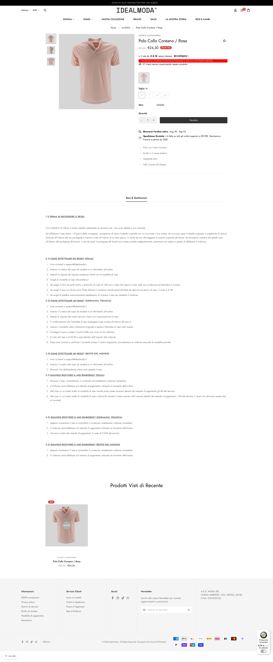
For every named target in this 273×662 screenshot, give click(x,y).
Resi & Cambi (203, 19)
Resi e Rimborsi (73, 611)
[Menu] (268, 631)
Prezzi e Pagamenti (75, 606)
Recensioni (26, 620)
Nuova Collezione (113, 19)
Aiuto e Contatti (73, 597)
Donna (67, 19)
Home (113, 27)
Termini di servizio (29, 606)
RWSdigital (161, 641)
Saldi (153, 19)
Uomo (86, 19)
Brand (137, 19)
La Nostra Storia (176, 19)
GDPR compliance (30, 597)
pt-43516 (126, 27)
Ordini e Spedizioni (75, 602)
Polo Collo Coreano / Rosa (66, 561)
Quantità (143, 113)
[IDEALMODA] (136, 10)
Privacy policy (28, 602)
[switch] (263, 651)
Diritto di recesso (29, 611)
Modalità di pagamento (32, 615)
